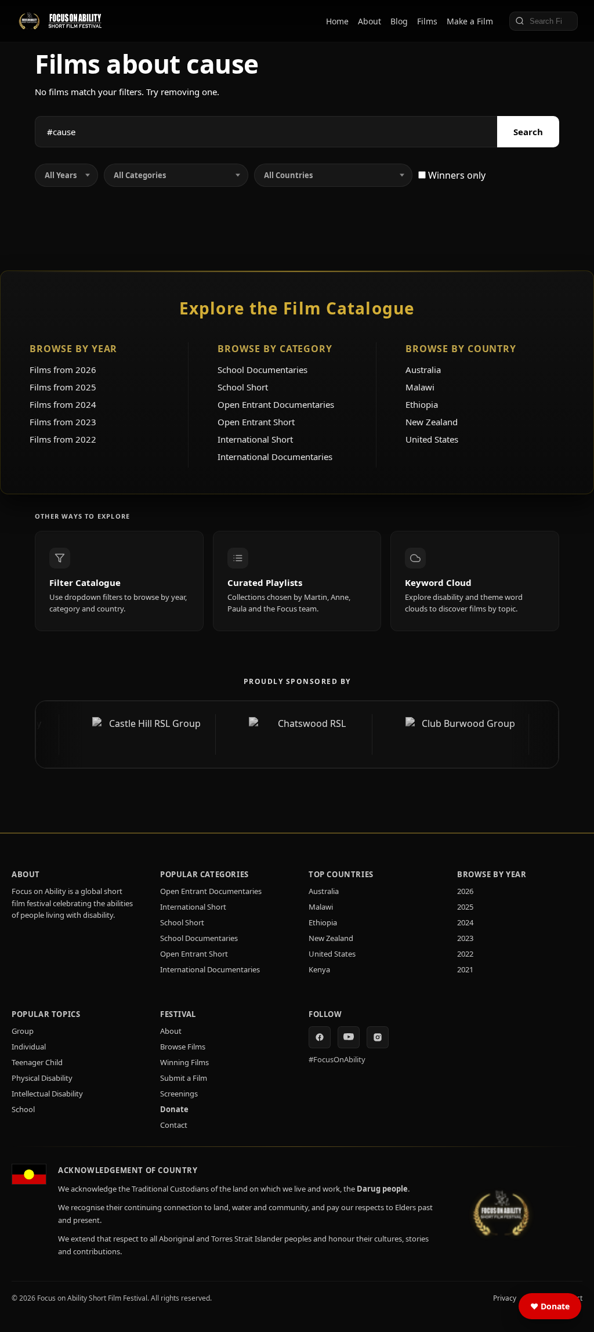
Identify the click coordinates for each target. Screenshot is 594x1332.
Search (528, 131)
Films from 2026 (63, 369)
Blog (399, 21)
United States (431, 439)
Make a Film (470, 21)
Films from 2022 (63, 439)
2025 (465, 907)
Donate (174, 1109)
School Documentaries (262, 369)
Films (427, 21)
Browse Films (182, 1046)
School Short (243, 387)
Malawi (419, 387)
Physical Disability (42, 1078)
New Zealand (431, 422)
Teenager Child (37, 1062)
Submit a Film (183, 1078)
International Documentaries (275, 456)
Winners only (456, 175)
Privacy (504, 1298)
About (369, 21)
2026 (465, 891)
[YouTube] (349, 1037)
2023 (465, 938)
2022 (465, 954)
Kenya (319, 969)
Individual (29, 1046)
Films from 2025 (63, 387)
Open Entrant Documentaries (276, 404)
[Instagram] (378, 1037)
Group (23, 1031)
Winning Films (184, 1062)
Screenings (179, 1093)
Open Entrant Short (256, 422)
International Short (255, 439)
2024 (465, 922)
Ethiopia (421, 404)
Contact (173, 1125)
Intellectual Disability (47, 1093)
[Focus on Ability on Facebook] (320, 1037)
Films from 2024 (63, 404)
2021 (465, 969)
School (23, 1109)
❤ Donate (550, 1306)
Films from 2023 (63, 422)
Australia (423, 369)
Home (337, 21)
